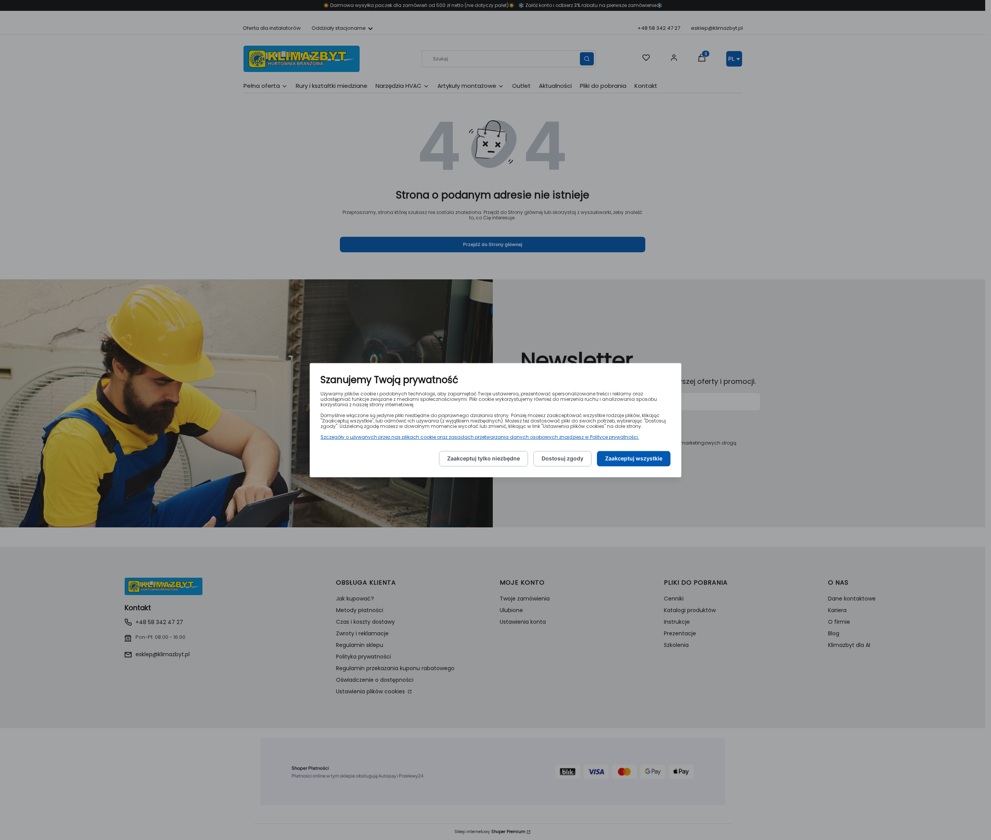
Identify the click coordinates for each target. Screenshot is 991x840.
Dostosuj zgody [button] (562, 458)
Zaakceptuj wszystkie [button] (633, 458)
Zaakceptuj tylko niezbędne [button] (483, 458)
